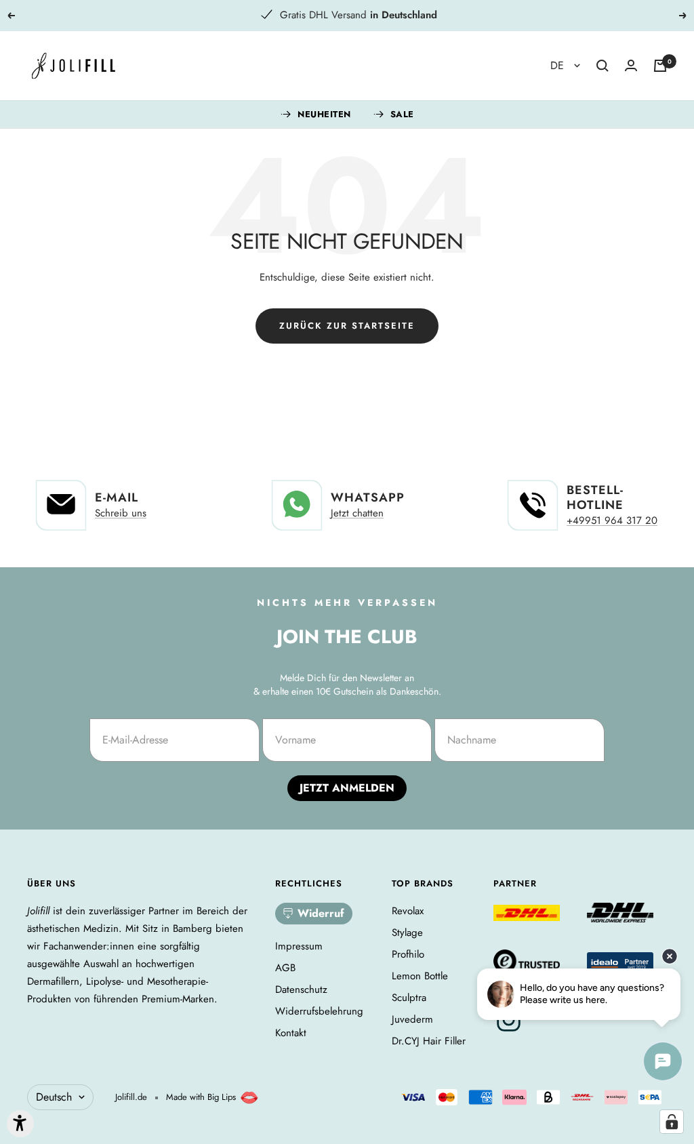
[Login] (631, 65)
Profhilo (408, 954)
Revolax (408, 910)
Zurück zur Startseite (347, 325)
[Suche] (602, 66)
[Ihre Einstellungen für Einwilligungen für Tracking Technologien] (671, 1121)
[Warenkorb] (660, 66)
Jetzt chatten (357, 513)
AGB (285, 967)
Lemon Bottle (420, 975)
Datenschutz (301, 989)
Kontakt (290, 1032)
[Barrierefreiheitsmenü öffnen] (20, 1123)
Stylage (407, 932)
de (558, 65)
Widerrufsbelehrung (319, 1011)
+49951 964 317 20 (612, 520)
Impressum (299, 946)
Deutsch (54, 1097)
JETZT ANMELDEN (347, 788)
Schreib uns (120, 513)
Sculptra (409, 997)
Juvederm (412, 1019)
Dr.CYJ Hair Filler (429, 1041)
